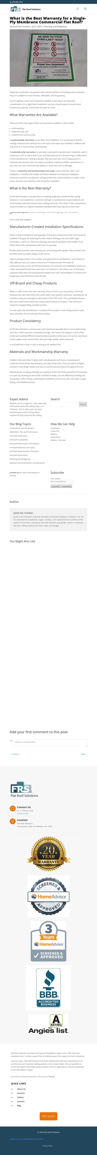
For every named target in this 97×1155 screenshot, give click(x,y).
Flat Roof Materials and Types (22, 447)
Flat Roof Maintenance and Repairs (24, 443)
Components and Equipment (22, 428)
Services (21, 1093)
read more (16, 617)
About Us (21, 1089)
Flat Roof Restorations (19, 455)
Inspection (55, 431)
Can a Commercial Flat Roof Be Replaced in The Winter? (41, 677)
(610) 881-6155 (17, 2)
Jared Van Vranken (21, 26)
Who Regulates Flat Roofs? (26, 600)
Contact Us (24, 807)
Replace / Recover (58, 440)
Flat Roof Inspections (18, 436)
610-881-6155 (22, 813)
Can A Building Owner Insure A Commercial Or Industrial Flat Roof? (47, 709)
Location (22, 820)
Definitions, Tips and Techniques (24, 432)
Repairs (54, 434)
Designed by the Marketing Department (26, 1139)
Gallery (20, 1097)
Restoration (55, 437)
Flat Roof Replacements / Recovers (24, 451)
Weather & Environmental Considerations (27, 463)
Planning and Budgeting (55, 26)
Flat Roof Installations (19, 440)
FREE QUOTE (48, 1116)
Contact (20, 1101)
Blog (19, 1105)
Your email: (55, 478)
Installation (55, 428)
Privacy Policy (47, 1145)
